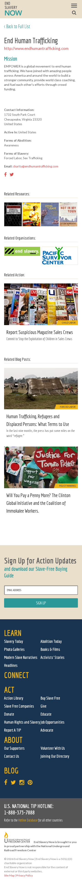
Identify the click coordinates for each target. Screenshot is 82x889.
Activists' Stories (52, 657)
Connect (16, 675)
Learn (12, 633)
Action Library (13, 698)
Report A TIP (12, 730)
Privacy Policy (24, 875)
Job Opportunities (52, 722)
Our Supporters (14, 748)
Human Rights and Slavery (22, 722)
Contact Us (11, 756)
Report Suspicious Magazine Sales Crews (39, 332)
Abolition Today (51, 641)
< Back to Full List (17, 26)
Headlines (11, 665)
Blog (11, 770)
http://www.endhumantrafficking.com (36, 48)
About (13, 739)
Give (43, 706)
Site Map (9, 875)
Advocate (47, 730)
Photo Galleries (14, 649)
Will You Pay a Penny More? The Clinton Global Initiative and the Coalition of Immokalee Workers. (38, 503)
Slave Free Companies (19, 706)
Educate (46, 714)
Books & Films (50, 649)
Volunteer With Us (53, 748)
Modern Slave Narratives (20, 657)
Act (9, 689)
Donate (9, 714)
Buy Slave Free (50, 698)
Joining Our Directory (55, 756)
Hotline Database (28, 820)
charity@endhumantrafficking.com (35, 166)
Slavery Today (13, 641)
